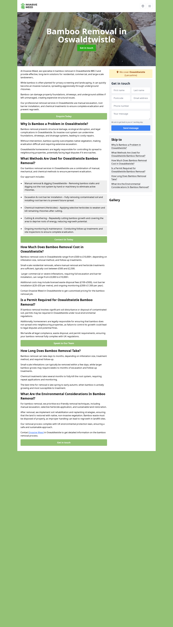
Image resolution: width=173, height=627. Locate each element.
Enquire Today (63, 116)
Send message (131, 128)
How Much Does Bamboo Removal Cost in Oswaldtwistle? (129, 162)
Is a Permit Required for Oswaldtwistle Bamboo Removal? (128, 170)
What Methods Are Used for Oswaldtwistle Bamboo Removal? (128, 154)
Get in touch (86, 47)
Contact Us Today (63, 239)
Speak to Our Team (64, 343)
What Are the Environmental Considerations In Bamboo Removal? (130, 185)
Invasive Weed (36, 432)
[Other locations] (143, 6)
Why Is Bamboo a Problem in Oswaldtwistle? (126, 146)
